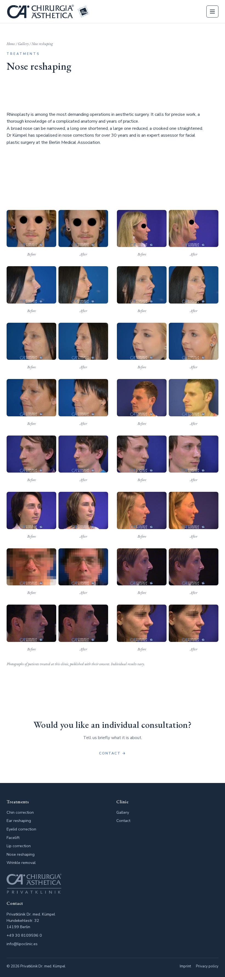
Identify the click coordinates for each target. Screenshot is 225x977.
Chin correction (20, 812)
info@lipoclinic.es (22, 944)
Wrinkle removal (21, 862)
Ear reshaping (19, 820)
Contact (123, 820)
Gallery (23, 43)
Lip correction (19, 846)
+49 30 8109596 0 (24, 935)
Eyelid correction (21, 829)
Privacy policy (207, 966)
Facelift (13, 837)
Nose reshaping (21, 854)
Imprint (185, 966)
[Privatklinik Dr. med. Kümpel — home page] (48, 11)
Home (11, 43)
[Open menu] (212, 11)
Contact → (112, 753)
